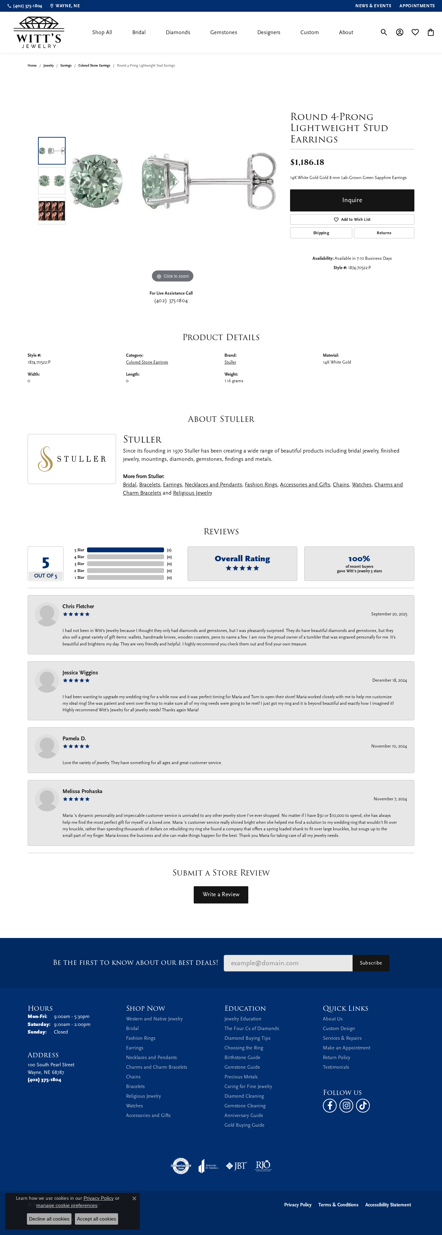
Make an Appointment (346, 1048)
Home (32, 65)
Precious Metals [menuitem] (241, 1077)
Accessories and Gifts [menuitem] (148, 1115)
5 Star (79, 549)
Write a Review (221, 894)
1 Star (79, 577)
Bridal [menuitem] (132, 1028)
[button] (384, 32)
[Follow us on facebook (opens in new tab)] (330, 1106)
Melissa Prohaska (83, 791)
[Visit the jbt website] (236, 1166)
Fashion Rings (261, 485)
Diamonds (178, 32)
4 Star (79, 556)
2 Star (79, 570)
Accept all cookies (96, 1219)
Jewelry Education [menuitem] (242, 1019)
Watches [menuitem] (134, 1106)
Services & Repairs (342, 1038)
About (346, 32)
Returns (384, 232)
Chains (341, 485)
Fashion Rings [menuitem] (140, 1038)
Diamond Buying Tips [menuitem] (247, 1038)
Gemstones (223, 32)
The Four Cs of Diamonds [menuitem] (251, 1028)
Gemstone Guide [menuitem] (242, 1067)
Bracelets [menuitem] (135, 1086)
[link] (24, 6)
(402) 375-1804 (171, 300)
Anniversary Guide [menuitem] (243, 1115)
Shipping (321, 232)
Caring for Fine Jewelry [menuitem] (248, 1086)
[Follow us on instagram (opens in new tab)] (346, 1106)
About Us (333, 1019)
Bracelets (149, 485)
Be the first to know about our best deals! (135, 963)
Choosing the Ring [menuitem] (243, 1048)
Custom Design (339, 1028)
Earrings (65, 65)
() (169, 549)
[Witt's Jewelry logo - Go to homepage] (39, 32)
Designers (268, 32)
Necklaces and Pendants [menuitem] (151, 1057)
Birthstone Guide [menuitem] (242, 1057)
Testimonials (336, 1067)
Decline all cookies (49, 1219)
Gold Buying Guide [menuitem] (244, 1125)
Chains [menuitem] (133, 1077)
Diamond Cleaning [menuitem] (244, 1096)
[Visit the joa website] (209, 1166)
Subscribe (371, 963)
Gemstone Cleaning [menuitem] (245, 1106)
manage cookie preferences (66, 1205)
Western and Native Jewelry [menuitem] (154, 1019)
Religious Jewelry (192, 493)
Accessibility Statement (388, 1205)
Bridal (139, 32)
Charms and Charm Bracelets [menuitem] (156, 1067)
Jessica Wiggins (80, 673)
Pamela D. (74, 738)
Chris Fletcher (78, 606)
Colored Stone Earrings (94, 65)
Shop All (102, 32)
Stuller (230, 362)
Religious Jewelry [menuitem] (143, 1096)
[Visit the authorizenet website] (181, 1166)
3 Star (79, 563)
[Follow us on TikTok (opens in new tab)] (363, 1106)
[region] (172, 180)
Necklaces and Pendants (213, 485)
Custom (309, 32)
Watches (362, 485)
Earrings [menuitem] (134, 1048)
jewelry (49, 65)
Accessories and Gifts (305, 485)
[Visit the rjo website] (263, 1166)
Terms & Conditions (338, 1205)
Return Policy (336, 1057)
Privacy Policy (297, 1205)
